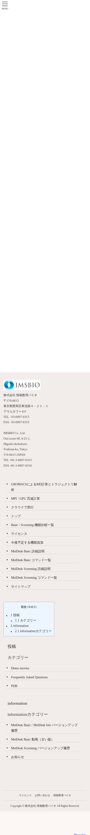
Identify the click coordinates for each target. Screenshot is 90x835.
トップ (16, 516)
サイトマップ (20, 586)
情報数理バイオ (62, 795)
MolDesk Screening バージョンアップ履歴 (40, 748)
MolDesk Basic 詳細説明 (28, 551)
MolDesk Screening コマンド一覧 (34, 577)
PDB (14, 686)
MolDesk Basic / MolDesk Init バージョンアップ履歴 (44, 727)
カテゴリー (25, 620)
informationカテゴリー (33, 631)
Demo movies (20, 668)
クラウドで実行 (22, 507)
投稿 (15, 615)
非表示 (32, 607)
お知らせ (17, 757)
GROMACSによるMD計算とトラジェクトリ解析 (44, 487)
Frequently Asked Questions (29, 677)
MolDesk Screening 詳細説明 (31, 569)
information (20, 625)
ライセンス (19, 533)
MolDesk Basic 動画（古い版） (32, 739)
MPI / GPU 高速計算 (25, 498)
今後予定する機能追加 (27, 542)
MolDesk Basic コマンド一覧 (31, 560)
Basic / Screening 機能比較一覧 (32, 525)
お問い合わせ (42, 795)
